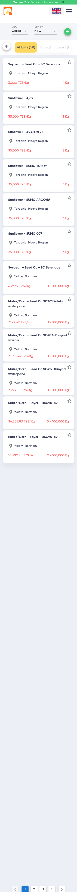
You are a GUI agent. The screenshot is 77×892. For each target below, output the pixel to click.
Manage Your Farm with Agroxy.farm (36, 2)
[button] (20, 31)
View (14, 27)
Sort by (38, 27)
